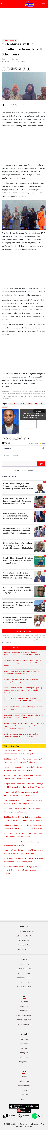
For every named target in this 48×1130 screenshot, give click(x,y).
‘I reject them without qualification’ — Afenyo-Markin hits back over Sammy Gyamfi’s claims (24, 785)
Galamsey (24, 1090)
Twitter (24, 1048)
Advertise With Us (24, 936)
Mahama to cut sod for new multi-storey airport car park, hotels (21, 843)
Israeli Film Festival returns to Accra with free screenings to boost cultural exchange (21, 736)
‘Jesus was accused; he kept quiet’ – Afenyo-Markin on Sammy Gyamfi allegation (23, 768)
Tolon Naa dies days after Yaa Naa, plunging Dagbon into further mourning (22, 777)
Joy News (24, 1002)
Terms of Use (24, 945)
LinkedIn (24, 1057)
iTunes (26, 1116)
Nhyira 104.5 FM (24, 987)
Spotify (41, 1116)
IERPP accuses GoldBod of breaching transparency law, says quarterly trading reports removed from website (23, 691)
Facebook (24, 1044)
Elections (24, 1099)
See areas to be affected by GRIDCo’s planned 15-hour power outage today (23, 810)
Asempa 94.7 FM (24, 978)
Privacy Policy (24, 949)
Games (24, 1077)
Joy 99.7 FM (24, 964)
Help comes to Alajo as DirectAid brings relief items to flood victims (23, 709)
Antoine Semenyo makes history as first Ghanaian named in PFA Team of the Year (22, 673)
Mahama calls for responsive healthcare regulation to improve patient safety (24, 682)
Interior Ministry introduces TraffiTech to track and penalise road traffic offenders (24, 851)
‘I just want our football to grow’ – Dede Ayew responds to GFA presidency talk (23, 860)
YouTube (24, 1039)
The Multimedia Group (24, 931)
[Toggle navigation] (43, 4)
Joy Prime (24, 1011)
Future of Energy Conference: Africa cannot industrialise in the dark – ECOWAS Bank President (23, 701)
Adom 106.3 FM (24, 969)
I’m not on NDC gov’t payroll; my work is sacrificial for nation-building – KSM (21, 793)
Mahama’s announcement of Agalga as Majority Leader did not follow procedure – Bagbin (22, 870)
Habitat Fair (24, 1081)
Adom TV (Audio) (24, 1020)
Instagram (24, 1053)
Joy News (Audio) (24, 1024)
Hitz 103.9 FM (24, 973)
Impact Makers (24, 1086)
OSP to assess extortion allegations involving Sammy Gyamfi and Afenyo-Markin (23, 802)
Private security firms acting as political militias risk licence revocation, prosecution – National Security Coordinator (23, 664)
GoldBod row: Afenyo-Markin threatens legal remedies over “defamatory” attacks (23, 760)
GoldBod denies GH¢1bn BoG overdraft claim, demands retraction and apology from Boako (23, 818)
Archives (24, 1095)
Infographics (24, 1062)
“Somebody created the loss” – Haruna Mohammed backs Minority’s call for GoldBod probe (23, 717)
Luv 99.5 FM (24, 982)
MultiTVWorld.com (24, 1015)
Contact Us (24, 940)
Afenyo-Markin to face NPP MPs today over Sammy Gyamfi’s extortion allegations (22, 752)
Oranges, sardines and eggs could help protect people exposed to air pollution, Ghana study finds (23, 654)
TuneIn (11, 1116)
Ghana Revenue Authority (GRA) (21, 404)
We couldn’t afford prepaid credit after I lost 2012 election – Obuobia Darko (23, 835)
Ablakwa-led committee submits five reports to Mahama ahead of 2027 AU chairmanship (23, 826)
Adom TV (24, 1006)
